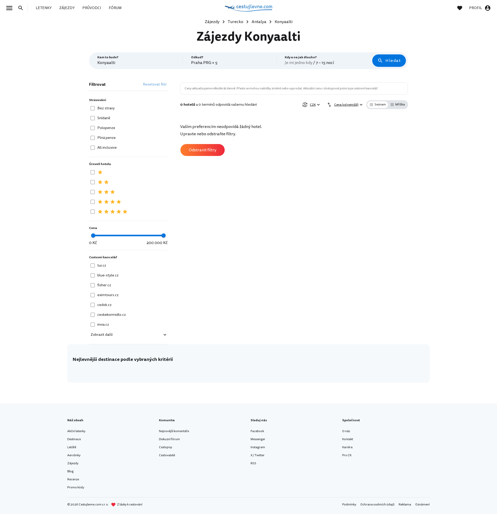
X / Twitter (258, 455)
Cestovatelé (167, 455)
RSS (253, 463)
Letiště (71, 447)
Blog (70, 471)
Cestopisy (165, 447)
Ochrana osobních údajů (377, 504)
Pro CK (347, 455)
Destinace (74, 439)
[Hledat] (22, 8)
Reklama (405, 504)
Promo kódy (75, 487)
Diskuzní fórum (169, 439)
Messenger (258, 439)
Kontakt (347, 439)
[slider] (93, 235)
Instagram (258, 447)
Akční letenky (76, 431)
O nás (346, 431)
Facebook (257, 431)
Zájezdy (72, 463)
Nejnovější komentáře (174, 431)
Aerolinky (74, 455)
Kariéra (347, 447)
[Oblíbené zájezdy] (462, 8)
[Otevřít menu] (11, 8)
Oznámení (422, 504)
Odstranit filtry (202, 150)
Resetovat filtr (155, 84)
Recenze (73, 479)
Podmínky (349, 504)
